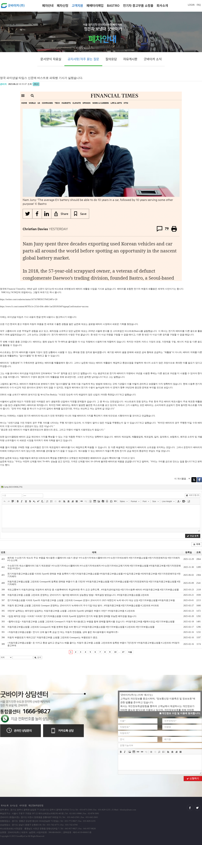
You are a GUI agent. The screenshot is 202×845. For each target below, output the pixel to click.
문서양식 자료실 (50, 59)
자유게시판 (130, 59)
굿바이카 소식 (153, 59)
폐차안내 (47, 5)
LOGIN (191, 4)
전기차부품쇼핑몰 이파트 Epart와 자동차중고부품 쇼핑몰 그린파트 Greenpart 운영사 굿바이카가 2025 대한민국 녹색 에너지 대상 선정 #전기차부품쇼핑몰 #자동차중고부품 (91, 600)
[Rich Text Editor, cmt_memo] (101, 516)
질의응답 (111, 59)
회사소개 (162, 5)
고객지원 (77, 5)
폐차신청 (62, 5)
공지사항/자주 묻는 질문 (83, 59)
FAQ (199, 4)
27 (123, 652)
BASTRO (113, 5)
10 (115, 652)
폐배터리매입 (95, 5)
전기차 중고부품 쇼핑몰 (138, 5)
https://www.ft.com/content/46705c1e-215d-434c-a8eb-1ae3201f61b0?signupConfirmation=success (44, 306)
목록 (198, 544)
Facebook (199, 479)
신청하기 (194, 778)
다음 (130, 652)
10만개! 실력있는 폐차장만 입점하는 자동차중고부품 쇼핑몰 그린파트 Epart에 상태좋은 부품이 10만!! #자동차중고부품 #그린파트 (71, 611)
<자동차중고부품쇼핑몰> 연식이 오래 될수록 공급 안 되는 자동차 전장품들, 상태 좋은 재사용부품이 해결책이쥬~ (63, 632)
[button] (5, 501)
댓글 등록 (194, 536)
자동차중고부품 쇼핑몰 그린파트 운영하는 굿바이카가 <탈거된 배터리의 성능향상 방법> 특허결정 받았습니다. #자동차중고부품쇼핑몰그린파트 (78, 595)
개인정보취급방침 (35, 805)
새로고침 (194, 495)
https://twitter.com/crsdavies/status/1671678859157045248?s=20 (28, 299)
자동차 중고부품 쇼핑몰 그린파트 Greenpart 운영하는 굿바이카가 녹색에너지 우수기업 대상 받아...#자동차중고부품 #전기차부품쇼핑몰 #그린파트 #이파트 (83, 605)
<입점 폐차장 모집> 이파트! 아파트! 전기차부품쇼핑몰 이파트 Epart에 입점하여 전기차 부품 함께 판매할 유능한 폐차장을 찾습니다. (72, 616)
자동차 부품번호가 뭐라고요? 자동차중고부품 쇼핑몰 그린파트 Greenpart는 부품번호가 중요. (52, 637)
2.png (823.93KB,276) (12, 487)
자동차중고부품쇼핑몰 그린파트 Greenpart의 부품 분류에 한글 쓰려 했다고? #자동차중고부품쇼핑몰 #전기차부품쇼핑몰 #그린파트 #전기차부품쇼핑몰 (80, 627)
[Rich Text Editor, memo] (160, 762)
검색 (39, 657)
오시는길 (14, 805)
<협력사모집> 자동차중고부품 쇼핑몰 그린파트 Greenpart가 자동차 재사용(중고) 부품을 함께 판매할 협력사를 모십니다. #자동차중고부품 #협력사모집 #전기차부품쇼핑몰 (91, 621)
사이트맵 (23, 805)
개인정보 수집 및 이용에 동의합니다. (181, 713)
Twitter (193, 479)
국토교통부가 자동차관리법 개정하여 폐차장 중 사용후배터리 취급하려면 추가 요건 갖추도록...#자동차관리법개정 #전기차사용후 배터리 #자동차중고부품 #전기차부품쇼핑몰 (93, 589)
